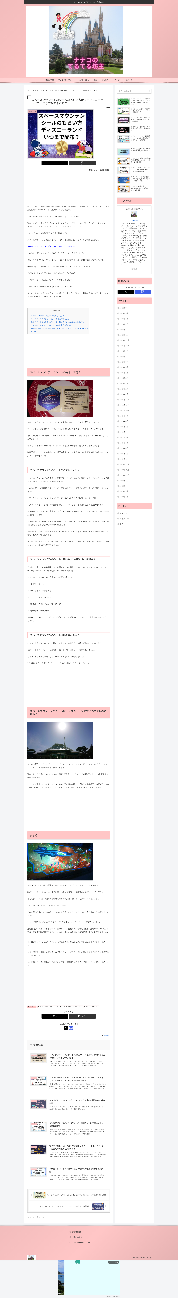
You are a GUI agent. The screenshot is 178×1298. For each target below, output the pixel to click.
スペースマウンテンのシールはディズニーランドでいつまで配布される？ (58, 328)
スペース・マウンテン (92, 1006)
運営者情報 (76, 1232)
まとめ (32, 332)
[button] (82, 163)
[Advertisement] (68, 187)
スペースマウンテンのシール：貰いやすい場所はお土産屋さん (57, 322)
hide (62, 311)
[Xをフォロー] (66, 1028)
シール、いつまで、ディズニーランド (71, 1006)
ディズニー (33, 1006)
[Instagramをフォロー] (71, 1028)
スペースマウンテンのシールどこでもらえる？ (51, 319)
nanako (134, 220)
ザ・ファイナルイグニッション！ (49, 1006)
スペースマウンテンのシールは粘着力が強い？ (51, 325)
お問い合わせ (77, 1237)
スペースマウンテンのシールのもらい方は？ (47, 316)
